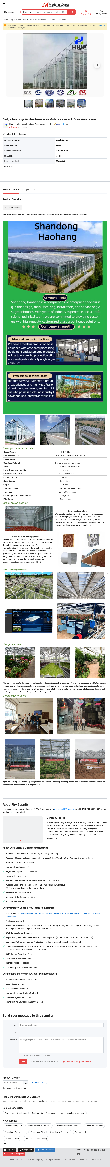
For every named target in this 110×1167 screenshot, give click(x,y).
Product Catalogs (40, 1082)
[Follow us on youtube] (99, 1149)
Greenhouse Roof (12, 1138)
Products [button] (27, 12)
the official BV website (64, 809)
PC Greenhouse (87, 913)
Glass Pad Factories (94, 1125)
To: (16, 1032)
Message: (13, 1039)
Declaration (83, 1160)
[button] (4, 4)
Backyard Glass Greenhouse (44, 1113)
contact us (101, 25)
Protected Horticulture (38, 19)
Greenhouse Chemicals (59, 1132)
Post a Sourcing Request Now (77, 1061)
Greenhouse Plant (82, 1132)
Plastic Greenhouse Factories (68, 1125)
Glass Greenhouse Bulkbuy (36, 1138)
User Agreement (69, 1160)
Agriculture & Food (18, 19)
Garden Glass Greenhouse (16, 1113)
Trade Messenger (45, 1149)
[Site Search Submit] (71, 12)
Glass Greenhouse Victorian (72, 1113)
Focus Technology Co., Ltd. (36, 1160)
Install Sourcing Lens (15, 1153)
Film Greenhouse (71, 913)
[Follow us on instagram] (95, 1149)
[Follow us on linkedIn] (78, 1153)
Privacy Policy (96, 1160)
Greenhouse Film (38, 1132)
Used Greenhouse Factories (39, 1125)
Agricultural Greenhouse (15, 1132)
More (5, 1143)
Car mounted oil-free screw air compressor (16, 1088)
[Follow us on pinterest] (103, 1149)
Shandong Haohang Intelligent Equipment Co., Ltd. (30, 124)
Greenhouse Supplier (13, 1125)
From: (15, 1025)
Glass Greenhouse (58, 19)
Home (5, 19)
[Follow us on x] (92, 1149)
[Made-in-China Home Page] (55, 4)
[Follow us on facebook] (88, 1149)
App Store (9, 1149)
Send (23, 1061)
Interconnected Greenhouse (50, 913)
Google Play (25, 1149)
